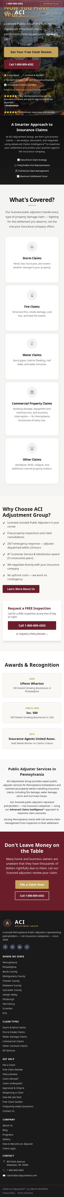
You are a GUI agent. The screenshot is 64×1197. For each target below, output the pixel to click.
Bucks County (10, 971)
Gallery (6, 1139)
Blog (5, 1130)
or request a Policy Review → (32, 633)
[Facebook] (5, 947)
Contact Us (8, 1111)
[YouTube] (27, 947)
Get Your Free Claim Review (31, 52)
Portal (54, 13)
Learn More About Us (21, 589)
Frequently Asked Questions (18, 1106)
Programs (8, 1134)
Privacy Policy (9, 1193)
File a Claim (9, 1064)
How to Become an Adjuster (18, 1143)
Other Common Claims (15, 1045)
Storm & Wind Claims (14, 1027)
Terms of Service (25, 1193)
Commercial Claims (13, 1041)
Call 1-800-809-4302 (21, 64)
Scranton (7, 1008)
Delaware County (12, 985)
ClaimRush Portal (51, 3)
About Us (8, 1125)
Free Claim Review (13, 1069)
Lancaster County (12, 990)
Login (43, 13)
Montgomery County (14, 976)
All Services (9, 1050)
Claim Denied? (10, 1078)
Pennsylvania (10, 962)
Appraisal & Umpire (13, 1087)
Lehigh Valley (10, 994)
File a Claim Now (32, 884)
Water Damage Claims (15, 1036)
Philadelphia (9, 967)
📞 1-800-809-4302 (13, 3)
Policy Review (10, 1074)
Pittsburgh (8, 999)
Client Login (9, 1148)
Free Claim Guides (13, 1101)
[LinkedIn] (19, 947)
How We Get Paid (12, 1097)
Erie (5, 1013)
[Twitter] (12, 947)
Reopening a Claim (13, 1092)
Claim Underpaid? (12, 1083)
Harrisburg (9, 1003)
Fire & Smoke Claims (14, 1032)
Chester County (11, 980)
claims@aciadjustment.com (22, 1175)
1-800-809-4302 (15, 1170)
